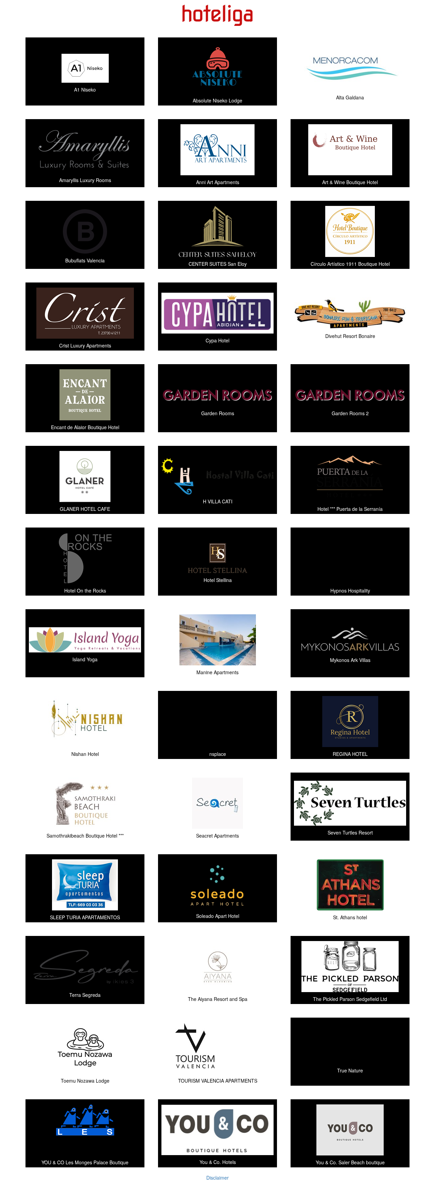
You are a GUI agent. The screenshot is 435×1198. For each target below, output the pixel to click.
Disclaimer (217, 1177)
